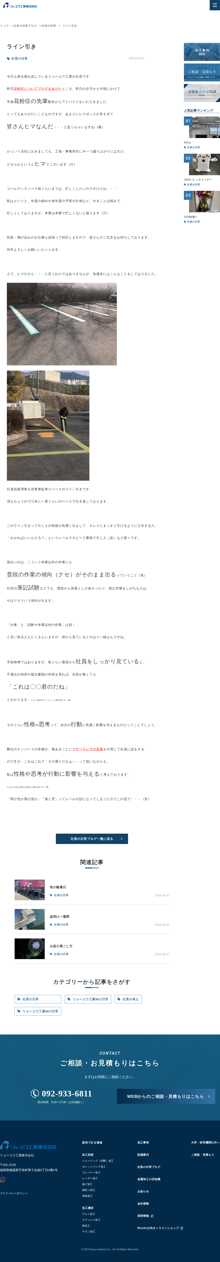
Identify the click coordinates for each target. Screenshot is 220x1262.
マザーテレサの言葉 (87, 749)
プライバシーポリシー (14, 1193)
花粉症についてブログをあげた (38, 89)
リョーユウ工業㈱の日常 (40, 1011)
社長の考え (131, 999)
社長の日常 (31, 999)
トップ (4, 25)
